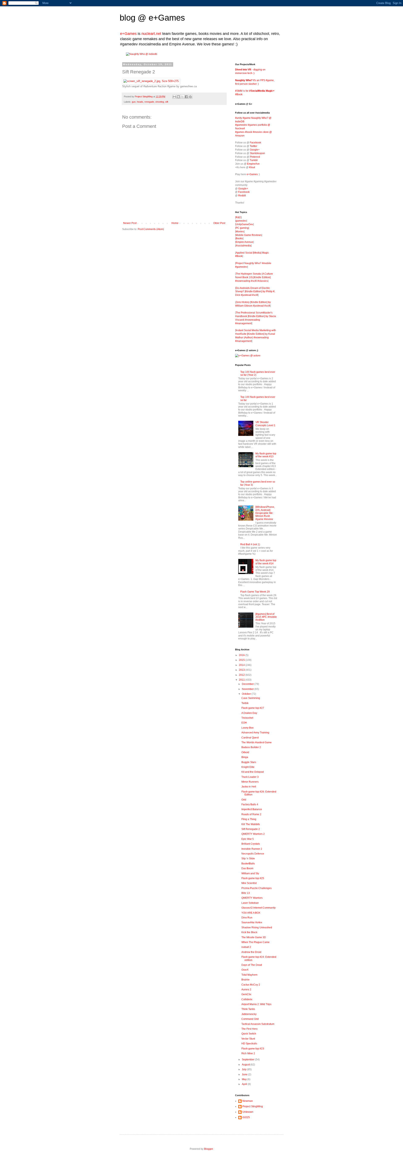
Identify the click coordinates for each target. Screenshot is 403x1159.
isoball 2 (246, 947)
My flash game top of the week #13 (265, 455)
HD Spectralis (249, 1043)
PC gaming (242, 227)
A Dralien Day (249, 713)
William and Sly (250, 873)
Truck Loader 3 (250, 776)
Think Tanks (248, 1009)
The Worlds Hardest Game (256, 742)
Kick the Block (249, 932)
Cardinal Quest (250, 737)
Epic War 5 (247, 838)
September (248, 1059)
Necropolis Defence (252, 853)
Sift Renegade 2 (250, 829)
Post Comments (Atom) (151, 229)
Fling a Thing (248, 819)
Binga (244, 757)
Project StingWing (144, 96)
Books (239, 238)
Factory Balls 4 (249, 804)
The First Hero (249, 1028)
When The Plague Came (255, 942)
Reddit (242, 195)
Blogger (208, 1148)
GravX (245, 969)
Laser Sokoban (250, 902)
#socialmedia (243, 245)
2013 (242, 669)
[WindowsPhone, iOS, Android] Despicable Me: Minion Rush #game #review (265, 513)
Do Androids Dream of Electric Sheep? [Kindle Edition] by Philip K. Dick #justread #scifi (255, 292)
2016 (242, 655)
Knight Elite (247, 767)
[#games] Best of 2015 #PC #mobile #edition (266, 617)
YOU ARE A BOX (250, 912)
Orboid (245, 752)
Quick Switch (248, 1033)
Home (174, 223)
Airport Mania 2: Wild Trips (256, 1004)
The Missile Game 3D (253, 937)
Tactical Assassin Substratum (257, 1024)
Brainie (245, 979)
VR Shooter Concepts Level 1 (265, 424)
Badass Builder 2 (251, 747)
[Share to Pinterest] (190, 97)
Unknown (247, 1111)
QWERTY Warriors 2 (253, 833)
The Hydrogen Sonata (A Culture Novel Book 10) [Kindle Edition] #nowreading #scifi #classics (254, 277)
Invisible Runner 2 (251, 848)
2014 (242, 665)
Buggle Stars (248, 762)
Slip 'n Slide (248, 858)
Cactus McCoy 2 (250, 984)
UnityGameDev (244, 224)
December (248, 684)
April (245, 1084)
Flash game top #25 (252, 878)
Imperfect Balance (251, 809)
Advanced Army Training (255, 732)
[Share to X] (182, 97)
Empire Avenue (244, 242)
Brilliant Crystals (250, 843)
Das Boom (247, 868)
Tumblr (254, 160)
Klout (252, 167)
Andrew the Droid (251, 952)
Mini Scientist (248, 883)
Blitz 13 (245, 893)
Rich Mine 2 (248, 1053)
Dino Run (246, 917)
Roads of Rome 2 (251, 814)
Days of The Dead (251, 964)
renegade (149, 102)
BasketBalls (248, 863)
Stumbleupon (257, 153)
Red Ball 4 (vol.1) (250, 544)
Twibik (245, 703)
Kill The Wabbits (250, 824)
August (246, 1064)
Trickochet (247, 717)
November (248, 689)
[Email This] (174, 97)
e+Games (167, 17)
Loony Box (247, 727)
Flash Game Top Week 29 (255, 591)
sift (166, 102)
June (245, 1074)
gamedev (241, 220)
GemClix (246, 994)
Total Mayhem (249, 974)
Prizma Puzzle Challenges (256, 888)
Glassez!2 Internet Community (258, 907)
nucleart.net (151, 34)
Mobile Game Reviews (249, 235)
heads (140, 102)
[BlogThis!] (178, 97)
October (246, 693)
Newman (247, 1100)
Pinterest (255, 156)
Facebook (255, 142)
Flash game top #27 (252, 708)
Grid (243, 799)
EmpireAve (253, 163)
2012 (242, 674)
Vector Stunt (248, 1038)
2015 (242, 660)
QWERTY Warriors (252, 897)
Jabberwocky (248, 1014)
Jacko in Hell (248, 786)
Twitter (253, 146)
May (244, 1079)
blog (127, 17)
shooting (159, 102)
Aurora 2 (246, 989)
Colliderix (246, 999)
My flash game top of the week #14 (265, 562)
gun (134, 102)
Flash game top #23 (252, 1048)
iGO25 (246, 1117)
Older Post (219, 223)
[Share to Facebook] (186, 97)
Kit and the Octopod (252, 771)
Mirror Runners (250, 781)
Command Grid (250, 1018)
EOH (244, 722)
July (244, 1069)
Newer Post (129, 223)
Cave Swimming (250, 698)
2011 (242, 679)
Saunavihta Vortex (251, 922)
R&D (238, 217)
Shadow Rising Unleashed (256, 927)
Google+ (255, 149)
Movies (240, 231)
